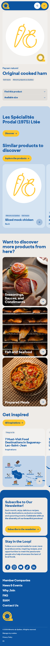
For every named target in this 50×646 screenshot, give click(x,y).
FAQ (5, 595)
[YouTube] (20, 567)
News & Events (12, 585)
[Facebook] (7, 567)
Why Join (9, 590)
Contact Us (10, 605)
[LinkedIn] (33, 567)
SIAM (6, 600)
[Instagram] (14, 567)
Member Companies (16, 580)
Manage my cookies (10, 633)
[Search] (37, 6)
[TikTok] (27, 567)
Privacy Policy (7, 637)
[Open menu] (44, 6)
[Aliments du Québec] (6, 6)
